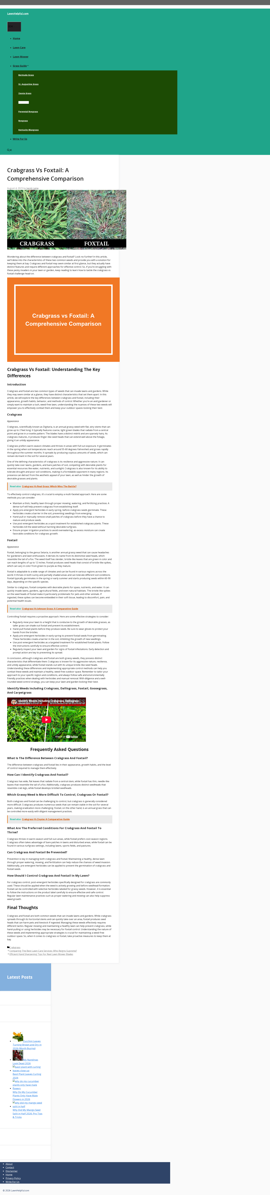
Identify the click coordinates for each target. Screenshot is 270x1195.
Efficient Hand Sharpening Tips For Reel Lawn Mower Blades (41, 954)
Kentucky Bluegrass (28, 129)
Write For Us (20, 139)
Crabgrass (23, 102)
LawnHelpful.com (18, 13)
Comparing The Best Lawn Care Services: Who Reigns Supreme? (43, 950)
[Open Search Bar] (9, 150)
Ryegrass (23, 120)
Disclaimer (12, 1171)
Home (16, 38)
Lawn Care (19, 47)
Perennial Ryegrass (28, 111)
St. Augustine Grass (28, 84)
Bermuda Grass (26, 75)
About (9, 1163)
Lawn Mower (20, 56)
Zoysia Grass (24, 93)
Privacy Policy (13, 1178)
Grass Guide (20, 65)
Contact (10, 1167)
